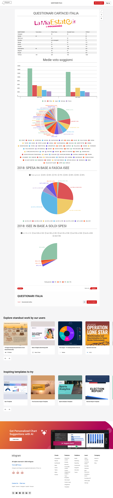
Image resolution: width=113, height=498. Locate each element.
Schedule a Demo (86, 475)
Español (27, 486)
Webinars (86, 468)
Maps (56, 465)
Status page (87, 480)
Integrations (67, 484)
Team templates (67, 476)
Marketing (76, 460)
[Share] (101, 14)
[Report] (101, 18)
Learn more (16, 439)
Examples (86, 466)
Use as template (99, 3)
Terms (14, 465)
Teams (76, 472)
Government (77, 465)
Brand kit (66, 464)
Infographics (57, 458)
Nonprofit (76, 467)
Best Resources (86, 471)
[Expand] (101, 10)
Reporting (76, 463)
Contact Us (15, 483)
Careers (96, 460)
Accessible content (67, 467)
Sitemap (86, 483)
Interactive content (67, 459)
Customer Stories (86, 462)
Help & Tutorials (86, 459)
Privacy (19, 465)
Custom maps (68, 482)
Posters (56, 474)
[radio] (35, 175)
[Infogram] (6, 3)
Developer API (87, 478)
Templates (67, 486)
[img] (30, 82)
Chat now (22, 483)
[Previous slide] (5, 358)
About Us (96, 458)
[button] (44, 101)
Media (75, 458)
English (13, 486)
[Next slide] (9, 358)
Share (20, 288)
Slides (56, 472)
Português (22, 486)
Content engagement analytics (67, 472)
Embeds (66, 462)
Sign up (108, 3)
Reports (56, 460)
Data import (67, 480)
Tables (56, 470)
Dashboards (57, 463)
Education (76, 470)
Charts (56, 467)
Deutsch (18, 486)
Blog (95, 463)
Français (32, 486)
